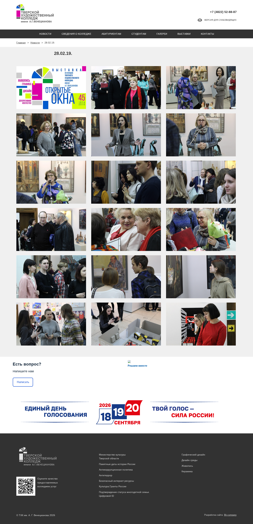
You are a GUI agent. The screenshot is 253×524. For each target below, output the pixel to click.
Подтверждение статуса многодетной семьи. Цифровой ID (124, 494)
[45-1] (201, 87)
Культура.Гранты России (112, 486)
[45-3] (126, 87)
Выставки (184, 33)
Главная (21, 42)
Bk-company (230, 515)
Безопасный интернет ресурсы (116, 480)
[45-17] (201, 324)
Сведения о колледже (76, 33)
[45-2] (51, 134)
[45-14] (201, 276)
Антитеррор (105, 475)
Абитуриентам (111, 33)
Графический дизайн (193, 454)
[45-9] (51, 229)
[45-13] (126, 276)
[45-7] (126, 182)
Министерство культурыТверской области (112, 456)
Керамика (187, 471)
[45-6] (51, 182)
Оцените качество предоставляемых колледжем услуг (47, 482)
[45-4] (126, 134)
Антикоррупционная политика (116, 469)
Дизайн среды (189, 460)
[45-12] (51, 276)
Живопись (187, 465)
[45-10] (126, 229)
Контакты (207, 33)
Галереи (161, 33)
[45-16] (126, 324)
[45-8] (201, 182)
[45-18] (51, 87)
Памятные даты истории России (117, 464)
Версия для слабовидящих (220, 20)
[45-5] (201, 134)
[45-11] (201, 229)
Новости (45, 33)
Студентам (138, 33)
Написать (23, 382)
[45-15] (51, 324)
